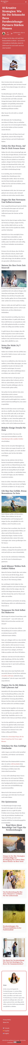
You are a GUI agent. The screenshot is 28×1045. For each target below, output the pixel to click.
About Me (6, 1022)
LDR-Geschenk (15, 764)
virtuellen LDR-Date (7, 676)
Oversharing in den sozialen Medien (12, 439)
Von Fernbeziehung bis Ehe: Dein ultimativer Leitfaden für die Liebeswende (13, 893)
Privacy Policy (7, 1019)
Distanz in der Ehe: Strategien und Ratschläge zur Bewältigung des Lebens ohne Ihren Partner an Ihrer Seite (14, 858)
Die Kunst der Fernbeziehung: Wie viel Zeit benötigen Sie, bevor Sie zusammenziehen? (13, 962)
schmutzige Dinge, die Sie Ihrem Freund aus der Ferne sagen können (12, 739)
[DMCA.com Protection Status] (17, 1042)
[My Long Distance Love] (4, 2)
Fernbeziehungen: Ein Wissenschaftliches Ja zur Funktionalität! (12, 928)
